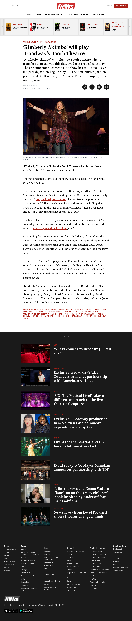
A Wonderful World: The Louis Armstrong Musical (30, 553)
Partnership (60, 368)
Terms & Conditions (120, 568)
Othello (69, 554)
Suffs (69, 581)
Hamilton (47, 554)
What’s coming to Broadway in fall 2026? (82, 351)
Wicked (93, 585)
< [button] (2, 27)
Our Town (70, 557)
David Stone (77, 310)
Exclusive (58, 415)
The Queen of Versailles (99, 573)
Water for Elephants (97, 582)
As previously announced (51, 199)
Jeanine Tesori (55, 312)
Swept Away (71, 587)
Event (57, 438)
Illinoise (47, 569)
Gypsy (46, 548)
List (56, 345)
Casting (7, 558)
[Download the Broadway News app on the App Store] (11, 611)
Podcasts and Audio (79, 14)
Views (38, 14)
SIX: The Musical (73, 567)
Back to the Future (27, 563)
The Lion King (95, 560)
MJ (45, 578)
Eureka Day (25, 582)
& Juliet (23, 549)
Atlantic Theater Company (36, 314)
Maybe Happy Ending (52, 581)
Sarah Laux (77, 316)
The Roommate (96, 576)
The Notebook (95, 563)
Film (56, 392)
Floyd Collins (25, 585)
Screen (7, 568)
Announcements (10, 549)
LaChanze (41, 312)
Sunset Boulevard (73, 584)
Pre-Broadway (9, 561)
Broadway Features (55, 14)
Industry (7, 552)
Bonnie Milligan (72, 312)
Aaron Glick (71, 314)
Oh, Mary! (70, 548)
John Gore (57, 314)
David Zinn (64, 310)
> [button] (129, 27)
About (115, 555)
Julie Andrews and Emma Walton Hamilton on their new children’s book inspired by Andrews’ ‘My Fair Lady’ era (81, 494)
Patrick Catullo (90, 312)
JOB (45, 572)
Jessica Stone (62, 316)
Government (60, 461)
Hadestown (48, 551)
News (28, 14)
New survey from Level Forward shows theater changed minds (80, 514)
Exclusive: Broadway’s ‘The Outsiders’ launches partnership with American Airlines (80, 376)
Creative (7, 555)
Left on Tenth (49, 575)
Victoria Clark (86, 314)
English (23, 579)
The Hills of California (98, 554)
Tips (114, 564)
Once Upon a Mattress (75, 551)
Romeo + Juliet (72, 563)
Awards (7, 571)
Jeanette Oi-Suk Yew (96, 316)
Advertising (117, 561)
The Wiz (93, 579)
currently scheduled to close (50, 228)
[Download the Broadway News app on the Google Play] (26, 611)
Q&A (56, 485)
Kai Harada (28, 312)
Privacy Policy (118, 571)
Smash (69, 570)
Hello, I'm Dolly (49, 565)
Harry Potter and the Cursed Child (51, 558)
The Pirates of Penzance (99, 570)
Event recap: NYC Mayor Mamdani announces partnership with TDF (82, 467)
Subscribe (121, 6)
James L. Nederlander (96, 310)
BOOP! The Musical (28, 560)
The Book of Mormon (98, 548)
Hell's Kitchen (49, 562)
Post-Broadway (10, 564)
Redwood (70, 560)
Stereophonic (72, 578)
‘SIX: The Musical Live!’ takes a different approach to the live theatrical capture (79, 399)
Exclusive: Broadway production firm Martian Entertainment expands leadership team (81, 423)
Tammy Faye (72, 590)
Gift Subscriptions (119, 549)
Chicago (24, 570)
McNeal (47, 584)
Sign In (109, 6)
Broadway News (30, 85)
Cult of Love (25, 573)
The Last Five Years (97, 557)
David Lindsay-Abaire (43, 316)
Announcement (30, 42)
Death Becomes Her (28, 576)
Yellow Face (94, 588)
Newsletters (99, 14)
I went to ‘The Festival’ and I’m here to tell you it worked (79, 444)
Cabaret (24, 567)
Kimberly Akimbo (48, 42)
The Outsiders (95, 567)
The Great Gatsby (96, 551)
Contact (116, 558)
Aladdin (23, 557)
